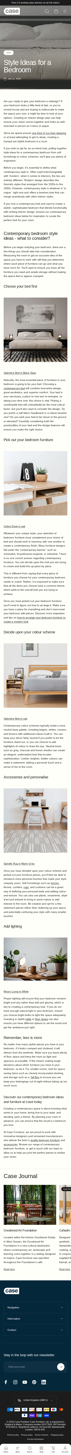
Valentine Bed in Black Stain (20, 372)
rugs (26, 887)
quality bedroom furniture (45, 1140)
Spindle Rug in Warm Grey (19, 863)
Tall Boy (35, 1077)
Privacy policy (27, 1435)
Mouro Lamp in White (16, 991)
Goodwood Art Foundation (20, 1230)
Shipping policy (57, 1435)
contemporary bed (14, 388)
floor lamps (41, 1019)
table (28, 1019)
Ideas (9, 53)
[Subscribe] (60, 1367)
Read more (9, 1269)
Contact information (35, 1439)
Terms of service (41, 1435)
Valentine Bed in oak (15, 718)
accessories (10, 1144)
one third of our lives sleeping (49, 133)
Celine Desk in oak (14, 526)
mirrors (55, 883)
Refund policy (13, 1435)
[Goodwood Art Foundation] (30, 1205)
